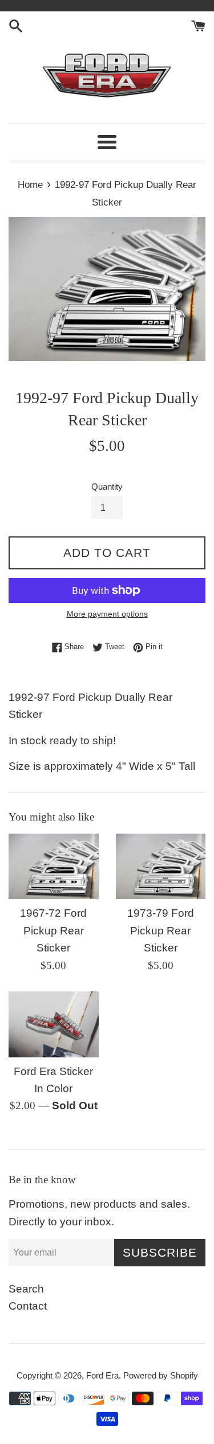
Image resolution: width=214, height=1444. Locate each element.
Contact (28, 1306)
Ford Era (102, 1375)
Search (26, 1289)
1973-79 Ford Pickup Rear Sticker (160, 930)
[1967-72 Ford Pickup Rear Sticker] (54, 867)
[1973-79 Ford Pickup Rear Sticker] (161, 867)
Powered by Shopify (160, 1375)
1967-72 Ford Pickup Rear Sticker (53, 930)
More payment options (107, 613)
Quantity (107, 486)
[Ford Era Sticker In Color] (54, 1024)
